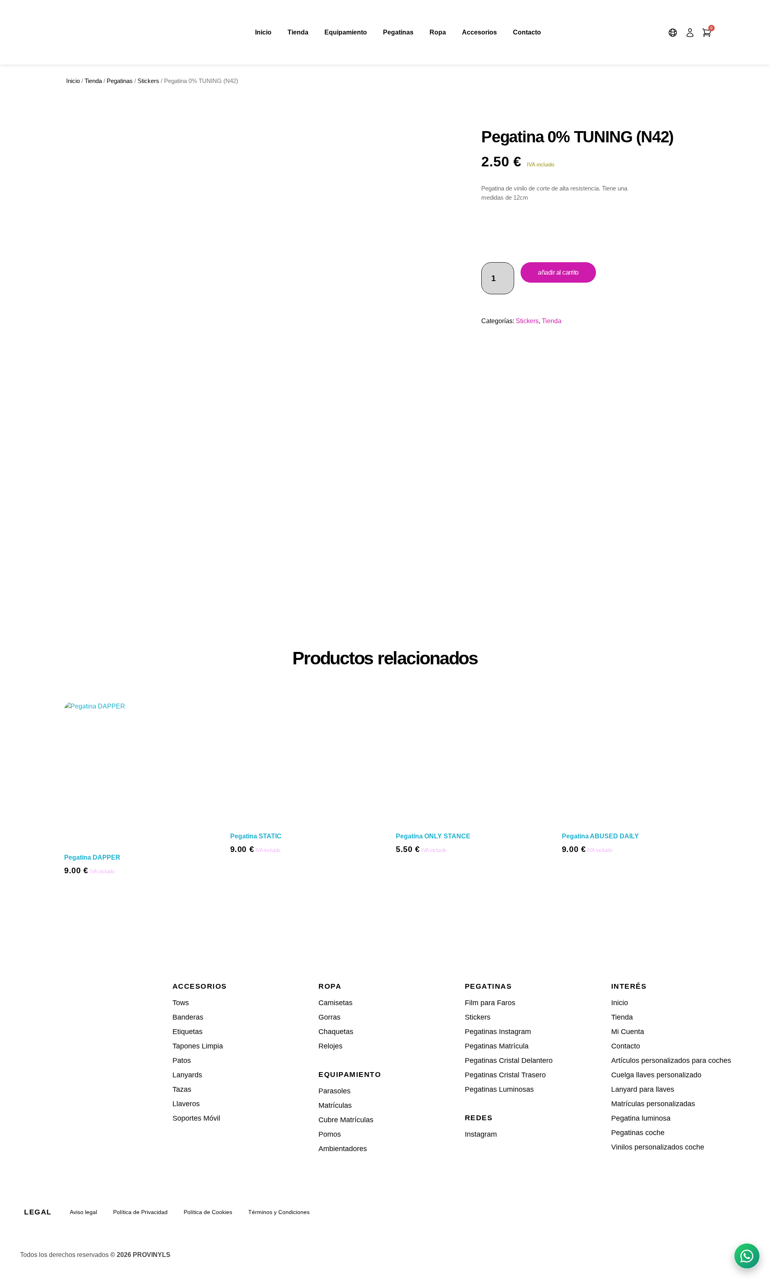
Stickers (148, 81)
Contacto (527, 32)
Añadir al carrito (558, 272)
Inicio (263, 32)
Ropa (438, 32)
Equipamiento (345, 32)
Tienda (298, 32)
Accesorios (479, 32)
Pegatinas (398, 32)
